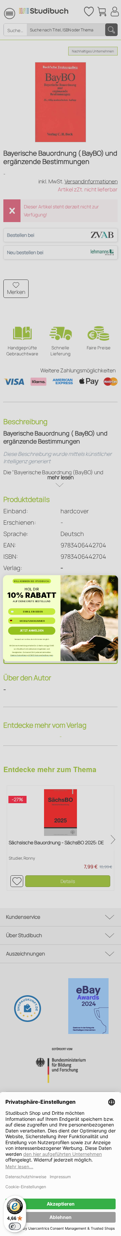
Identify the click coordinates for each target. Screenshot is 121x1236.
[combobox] (13, 620)
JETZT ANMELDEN (32, 630)
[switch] (15, 1226)
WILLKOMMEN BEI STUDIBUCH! (31, 580)
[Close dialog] (113, 580)
